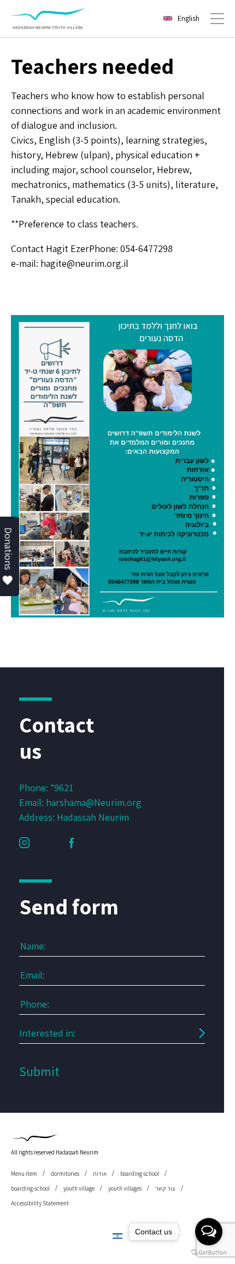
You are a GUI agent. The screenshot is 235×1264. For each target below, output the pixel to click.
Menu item (24, 1173)
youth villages (125, 1188)
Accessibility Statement (40, 1203)
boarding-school (139, 1173)
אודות (100, 1173)
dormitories (65, 1173)
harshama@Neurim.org (94, 802)
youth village (79, 1188)
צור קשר (165, 1188)
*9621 (61, 787)
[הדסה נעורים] (48, 18)
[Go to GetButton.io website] (208, 1252)
